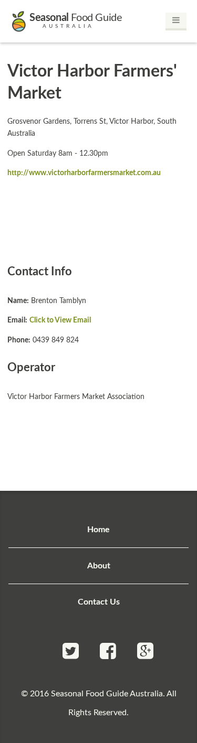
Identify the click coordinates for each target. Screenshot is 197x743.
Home (98, 529)
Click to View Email (60, 320)
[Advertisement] (99, 220)
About (98, 566)
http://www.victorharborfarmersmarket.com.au (84, 173)
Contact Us (99, 602)
